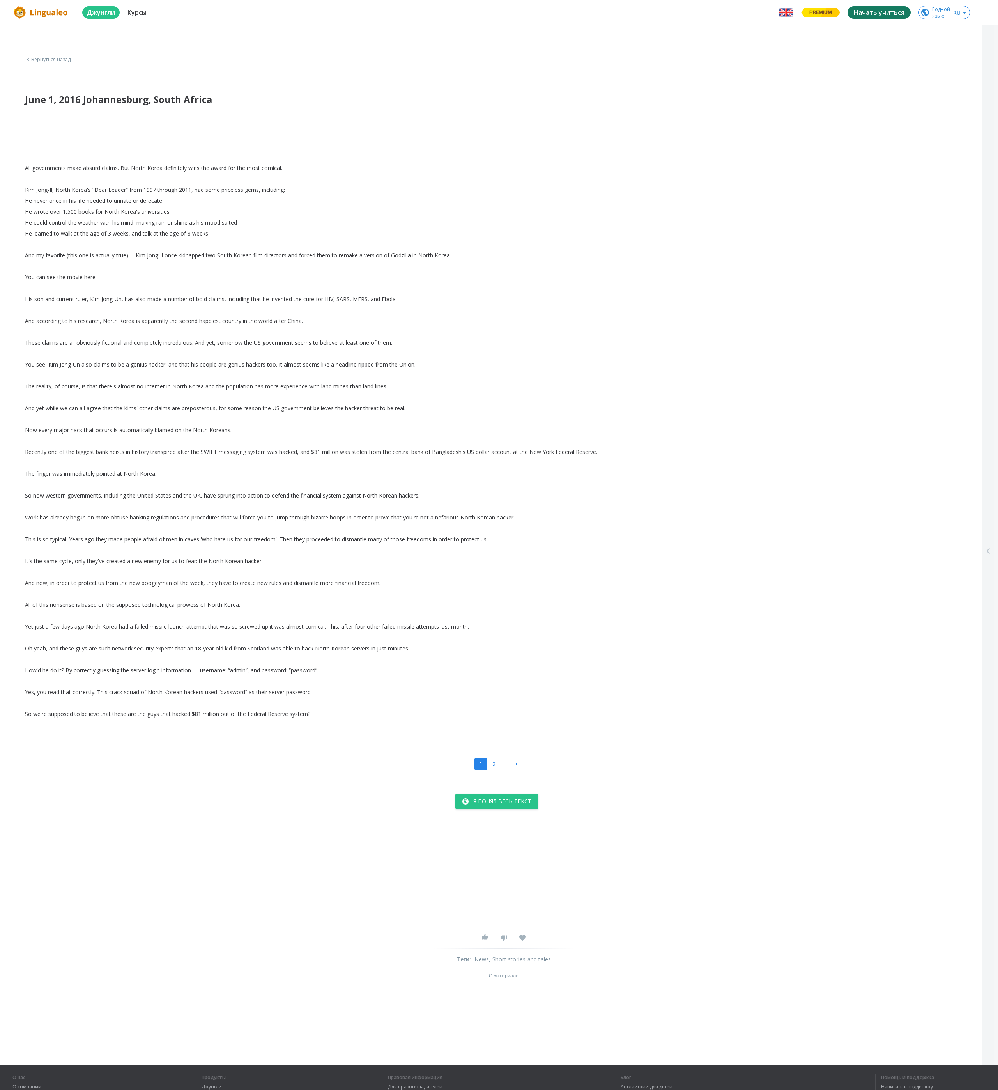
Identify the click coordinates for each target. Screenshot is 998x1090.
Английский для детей (646, 1087)
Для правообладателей (415, 1087)
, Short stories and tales (520, 959)
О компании (26, 1087)
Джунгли (212, 1087)
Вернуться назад (51, 59)
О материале (503, 975)
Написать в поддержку (907, 1087)
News (481, 959)
